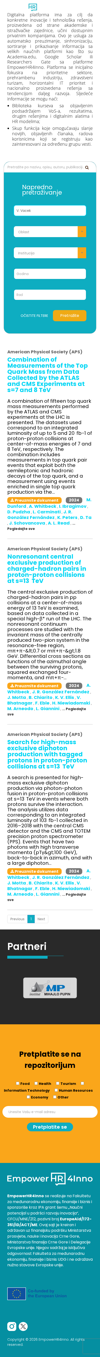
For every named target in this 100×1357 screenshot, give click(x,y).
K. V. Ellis (65, 697)
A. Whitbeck (43, 506)
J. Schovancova (27, 523)
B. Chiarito (41, 697)
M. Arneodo (20, 708)
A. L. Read (59, 523)
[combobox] (50, 231)
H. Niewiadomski (71, 703)
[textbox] (50, 232)
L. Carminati (47, 512)
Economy (39, 1097)
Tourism (68, 1083)
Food (25, 1083)
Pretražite (69, 315)
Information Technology (27, 1090)
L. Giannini (48, 708)
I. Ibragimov (73, 506)
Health (45, 1083)
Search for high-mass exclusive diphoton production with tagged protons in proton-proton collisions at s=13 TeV (47, 754)
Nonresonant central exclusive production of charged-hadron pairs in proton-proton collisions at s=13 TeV (46, 568)
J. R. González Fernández (39, 514)
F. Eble (42, 703)
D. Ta (86, 517)
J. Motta (17, 697)
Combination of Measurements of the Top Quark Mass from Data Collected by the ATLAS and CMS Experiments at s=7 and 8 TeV (47, 374)
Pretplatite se (50, 1127)
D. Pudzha (19, 512)
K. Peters (67, 517)
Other (63, 1097)
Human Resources (76, 1090)
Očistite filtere (34, 315)
